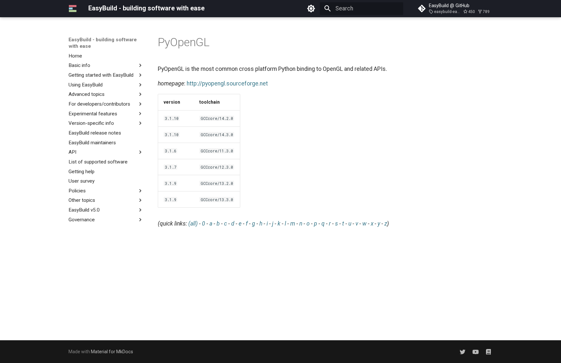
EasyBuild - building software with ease (103, 43)
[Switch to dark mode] (311, 8)
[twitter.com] (462, 351)
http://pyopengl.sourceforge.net (227, 83)
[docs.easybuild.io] (488, 351)
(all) (193, 223)
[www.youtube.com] (475, 351)
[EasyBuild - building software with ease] (73, 8)
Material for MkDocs (112, 351)
